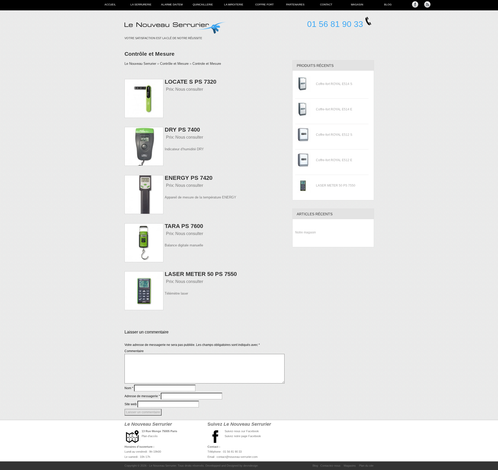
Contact (326, 4)
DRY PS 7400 (182, 129)
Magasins (350, 465)
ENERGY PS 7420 (188, 178)
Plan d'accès (150, 436)
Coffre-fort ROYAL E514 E (334, 109)
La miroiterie (233, 4)
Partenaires (295, 4)
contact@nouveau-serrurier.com (237, 456)
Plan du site (366, 465)
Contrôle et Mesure (150, 54)
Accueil (110, 4)
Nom (129, 388)
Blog (388, 4)
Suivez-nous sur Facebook (242, 431)
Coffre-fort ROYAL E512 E (334, 160)
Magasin (357, 4)
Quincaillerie (203, 4)
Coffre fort (264, 4)
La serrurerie (140, 4)
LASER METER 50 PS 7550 (201, 274)
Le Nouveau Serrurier (140, 64)
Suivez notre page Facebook (243, 436)
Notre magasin (305, 232)
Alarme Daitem (172, 4)
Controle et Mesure (206, 64)
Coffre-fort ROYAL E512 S (334, 135)
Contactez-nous (330, 465)
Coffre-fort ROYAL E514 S (334, 84)
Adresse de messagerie (142, 396)
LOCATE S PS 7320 (190, 82)
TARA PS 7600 (184, 226)
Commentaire (134, 351)
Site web (131, 404)
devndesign (250, 465)
